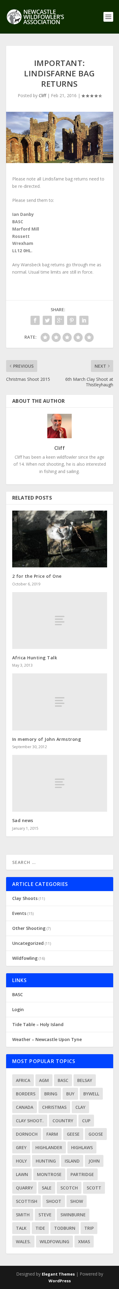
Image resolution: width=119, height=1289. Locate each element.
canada (24, 1107)
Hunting (46, 1161)
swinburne (73, 1215)
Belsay (84, 1080)
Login (18, 1009)
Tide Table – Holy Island (37, 1024)
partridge (82, 1174)
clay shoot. (30, 1120)
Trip (89, 1228)
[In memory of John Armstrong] (59, 701)
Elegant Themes (58, 1274)
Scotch (69, 1188)
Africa (23, 1080)
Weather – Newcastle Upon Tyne (47, 1039)
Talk (21, 1228)
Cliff (42, 95)
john (94, 1161)
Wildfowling (25, 958)
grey (21, 1147)
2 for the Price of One (37, 576)
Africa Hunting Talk (34, 658)
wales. (23, 1241)
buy (70, 1094)
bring (50, 1094)
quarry (24, 1188)
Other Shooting (28, 928)
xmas (84, 1241)
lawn (22, 1174)
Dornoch (27, 1134)
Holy (21, 1161)
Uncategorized (28, 943)
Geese (73, 1134)
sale (47, 1188)
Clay (80, 1107)
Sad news (22, 820)
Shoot (53, 1201)
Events (19, 913)
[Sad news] (59, 783)
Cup (86, 1120)
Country (62, 1120)
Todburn (64, 1228)
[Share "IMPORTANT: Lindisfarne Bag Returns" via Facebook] (35, 320)
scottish (26, 1201)
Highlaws (82, 1147)
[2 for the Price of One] (59, 539)
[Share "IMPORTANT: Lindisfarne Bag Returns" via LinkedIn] (84, 320)
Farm (52, 1134)
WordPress (60, 1281)
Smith (23, 1215)
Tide (40, 1228)
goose (95, 1134)
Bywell (91, 1094)
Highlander (48, 1147)
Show (76, 1201)
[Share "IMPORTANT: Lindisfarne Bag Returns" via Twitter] (47, 320)
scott (94, 1188)
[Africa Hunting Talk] (59, 620)
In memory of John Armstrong (46, 739)
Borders (25, 1094)
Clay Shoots (25, 898)
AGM (44, 1080)
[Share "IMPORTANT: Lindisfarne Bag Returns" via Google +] (59, 320)
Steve (45, 1215)
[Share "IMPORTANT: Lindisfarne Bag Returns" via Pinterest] (72, 320)
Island (72, 1161)
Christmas (54, 1107)
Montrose (49, 1174)
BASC (17, 994)
